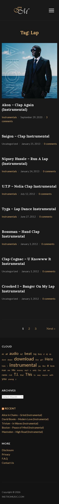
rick (10, 375)
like (44, 366)
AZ (21, 354)
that (22, 375)
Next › (51, 328)
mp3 (26, 370)
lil (48, 365)
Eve (37, 360)
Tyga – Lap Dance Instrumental (29, 209)
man (4, 370)
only (34, 370)
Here (49, 359)
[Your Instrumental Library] (21, 9)
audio (14, 353)
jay (39, 366)
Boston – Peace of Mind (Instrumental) (23, 427)
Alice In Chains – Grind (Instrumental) (22, 415)
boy (40, 354)
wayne (45, 375)
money (20, 370)
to (35, 375)
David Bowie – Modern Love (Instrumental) (25, 419)
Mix (13, 370)
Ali (3, 354)
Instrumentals (9, 117)
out (44, 370)
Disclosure (8, 450)
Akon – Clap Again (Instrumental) (18, 107)
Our (39, 370)
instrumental (23, 365)
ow (49, 370)
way (39, 375)
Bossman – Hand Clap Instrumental (20, 234)
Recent (10, 408)
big (34, 354)
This (28, 374)
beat (28, 353)
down (10, 359)
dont (4, 360)
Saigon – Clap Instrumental (25, 136)
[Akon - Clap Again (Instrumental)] (29, 70)
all (7, 354)
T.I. (16, 374)
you (4, 379)
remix (4, 375)
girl (41, 360)
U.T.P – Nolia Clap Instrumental (29, 186)
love (52, 365)
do (50, 354)
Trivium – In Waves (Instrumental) (20, 423)
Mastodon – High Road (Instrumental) (22, 431)
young (11, 379)
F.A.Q (5, 458)
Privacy (6, 454)
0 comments (50, 143)
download (24, 358)
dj (47, 354)
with (51, 375)
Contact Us (8, 462)
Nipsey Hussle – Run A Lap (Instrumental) (25, 161)
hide (4, 366)
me (9, 370)
